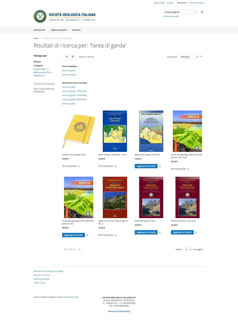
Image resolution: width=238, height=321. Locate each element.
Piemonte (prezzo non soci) (183, 220)
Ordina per (172, 56)
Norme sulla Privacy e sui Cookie (48, 271)
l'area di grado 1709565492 (74, 91)
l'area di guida (68, 70)
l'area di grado (68, 87)
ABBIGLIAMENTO (43, 72)
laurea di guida (69, 74)
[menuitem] (40, 30)
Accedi (170, 2)
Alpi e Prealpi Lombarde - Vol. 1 (112, 154)
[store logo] (65, 16)
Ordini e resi (39, 282)
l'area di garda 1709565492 (74, 95)
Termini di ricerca (42, 275)
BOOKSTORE (41, 69)
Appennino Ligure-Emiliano (147, 154)
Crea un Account (196, 2)
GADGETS (39, 75)
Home (36, 38)
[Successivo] (79, 249)
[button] (79, 166)
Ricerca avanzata (171, 16)
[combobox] (180, 12)
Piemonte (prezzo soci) (145, 220)
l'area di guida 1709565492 (74, 99)
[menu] (119, 30)
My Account (159, 2)
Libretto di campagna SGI (73, 154)
